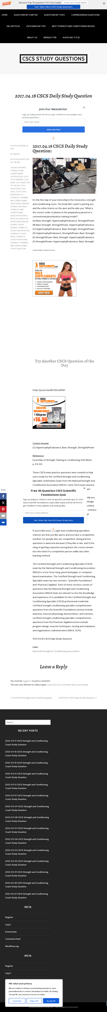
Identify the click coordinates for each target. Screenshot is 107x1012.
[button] (53, 493)
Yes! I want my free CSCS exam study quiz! (53, 520)
